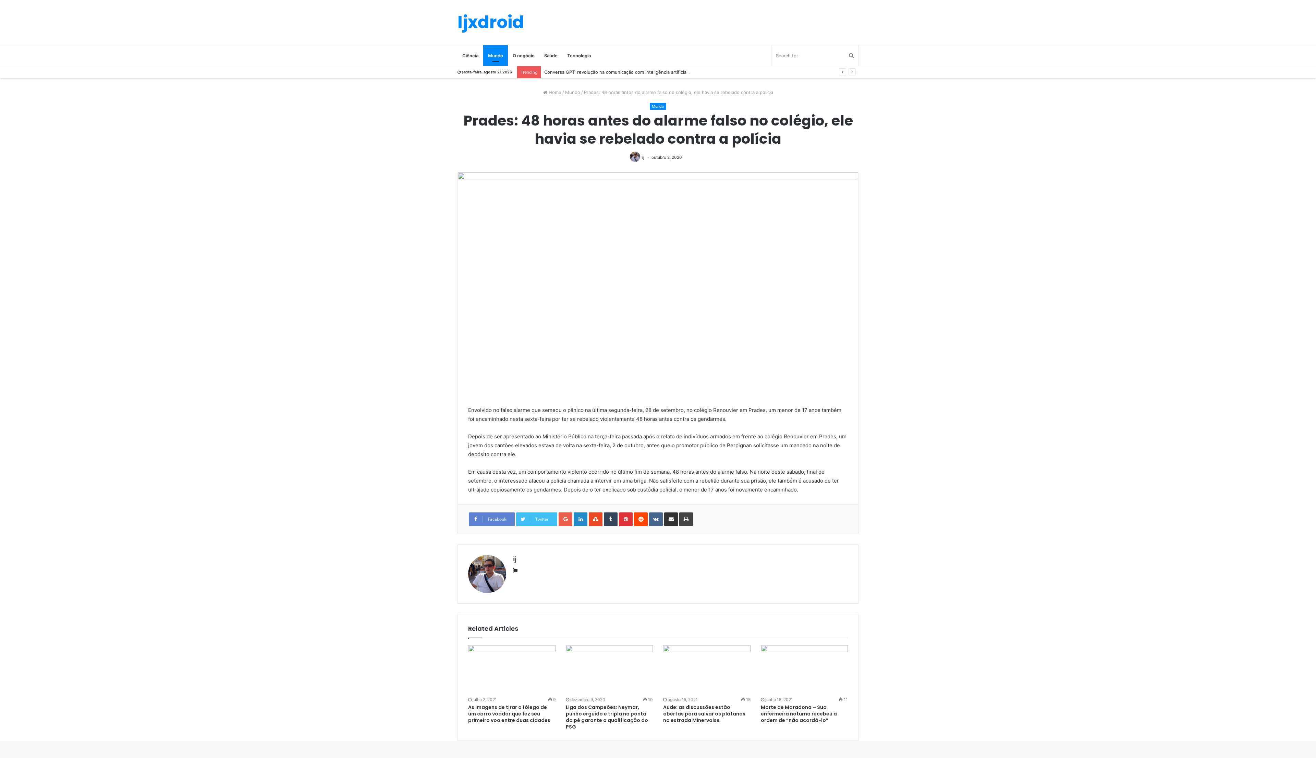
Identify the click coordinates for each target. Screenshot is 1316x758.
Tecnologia (579, 55)
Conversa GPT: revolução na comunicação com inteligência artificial (615, 72)
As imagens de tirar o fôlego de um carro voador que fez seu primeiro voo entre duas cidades (509, 714)
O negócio (524, 55)
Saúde (551, 55)
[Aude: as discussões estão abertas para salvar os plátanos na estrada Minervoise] (707, 670)
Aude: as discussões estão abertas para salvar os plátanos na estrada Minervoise (704, 714)
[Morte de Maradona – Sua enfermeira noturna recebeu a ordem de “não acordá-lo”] (804, 670)
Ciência (470, 55)
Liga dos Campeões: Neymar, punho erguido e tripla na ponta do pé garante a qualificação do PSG (607, 717)
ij (643, 157)
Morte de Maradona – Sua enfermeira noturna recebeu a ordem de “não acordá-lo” (799, 714)
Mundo (495, 55)
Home (554, 92)
